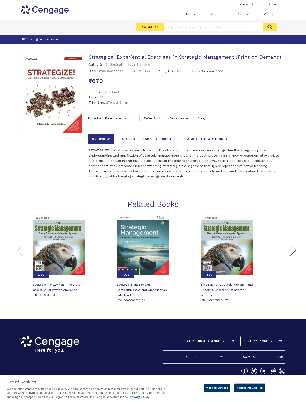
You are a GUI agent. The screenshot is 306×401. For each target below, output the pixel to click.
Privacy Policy (139, 396)
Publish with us (249, 4)
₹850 (208, 274)
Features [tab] (126, 139)
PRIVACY (221, 356)
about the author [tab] (207, 139)
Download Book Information (110, 118)
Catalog (244, 14)
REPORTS (191, 357)
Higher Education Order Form (208, 341)
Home (190, 14)
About (216, 14)
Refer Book (152, 118)
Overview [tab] (101, 139)
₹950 (40, 274)
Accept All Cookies (250, 387)
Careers (272, 4)
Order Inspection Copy (187, 118)
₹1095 (125, 274)
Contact (270, 14)
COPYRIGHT (251, 356)
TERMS (280, 356)
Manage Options (217, 387)
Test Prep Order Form (262, 341)
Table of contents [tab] (161, 139)
